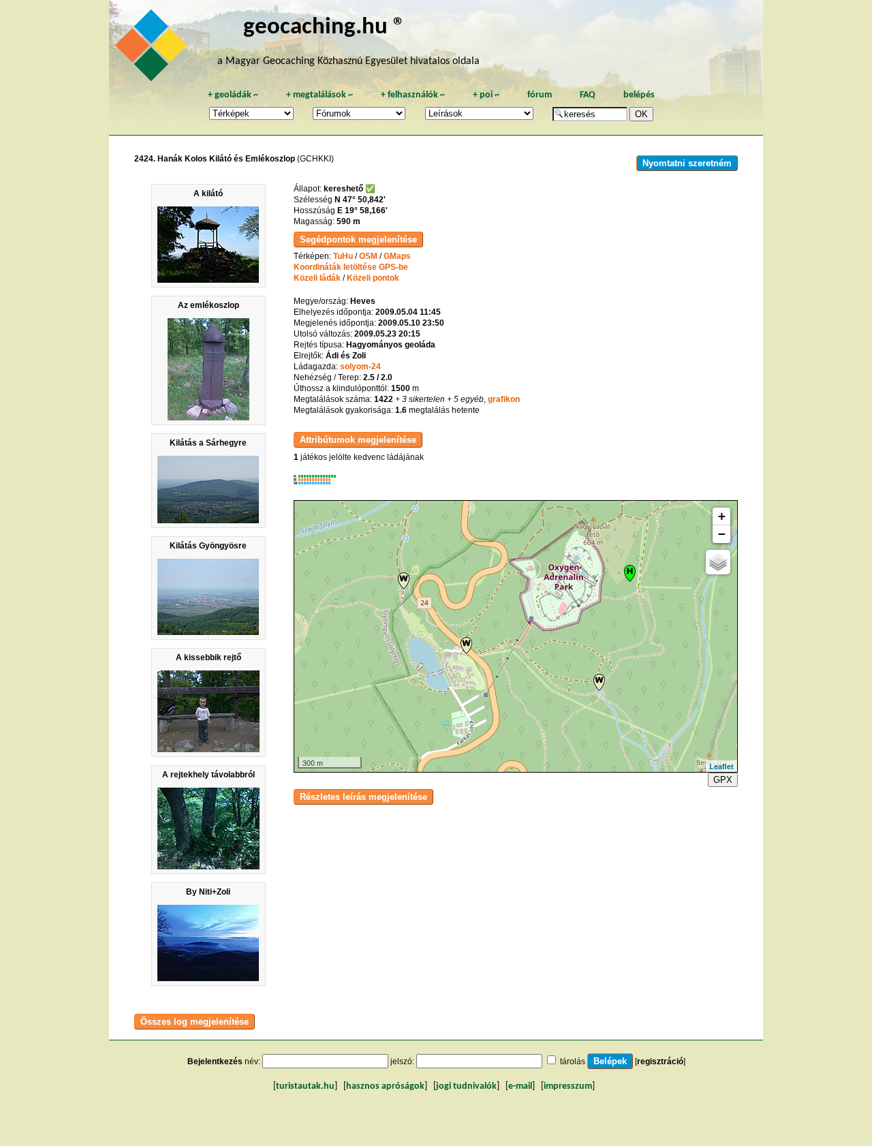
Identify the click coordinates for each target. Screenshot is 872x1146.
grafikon (504, 399)
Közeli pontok (373, 278)
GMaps (397, 256)
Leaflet (721, 766)
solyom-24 (360, 366)
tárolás (572, 1061)
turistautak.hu (305, 1086)
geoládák (233, 95)
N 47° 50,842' (360, 199)
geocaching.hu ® (324, 28)
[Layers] (718, 562)
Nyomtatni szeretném (687, 163)
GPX (722, 780)
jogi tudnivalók (466, 1086)
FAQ (587, 95)
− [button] (722, 534)
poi (486, 95)
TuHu (343, 256)
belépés (639, 95)
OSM (368, 256)
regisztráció (660, 1061)
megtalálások (319, 95)
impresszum (568, 1086)
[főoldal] (153, 49)
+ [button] (722, 516)
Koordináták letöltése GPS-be (351, 267)
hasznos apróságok (385, 1086)
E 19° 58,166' (362, 210)
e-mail (520, 1086)
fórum (539, 95)
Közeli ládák (317, 278)
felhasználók (413, 95)
